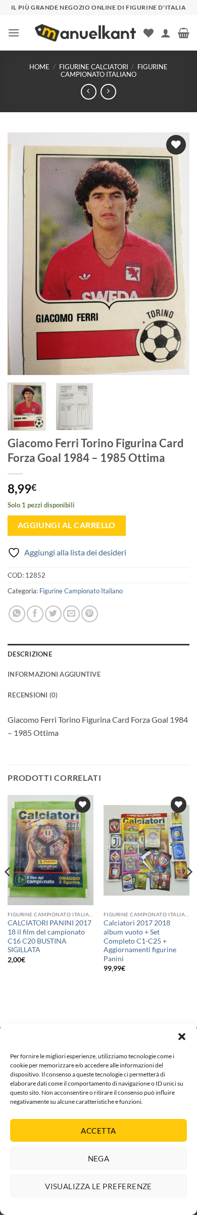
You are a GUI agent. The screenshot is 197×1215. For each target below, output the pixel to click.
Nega (99, 1158)
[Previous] (24, 253)
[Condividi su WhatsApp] (17, 613)
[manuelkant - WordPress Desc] (85, 32)
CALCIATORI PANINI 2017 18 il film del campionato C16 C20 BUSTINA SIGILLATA (49, 936)
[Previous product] (108, 92)
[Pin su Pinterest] (89, 613)
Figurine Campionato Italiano (114, 70)
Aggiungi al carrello (67, 525)
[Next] (173, 253)
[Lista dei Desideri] (148, 33)
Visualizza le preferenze (98, 1186)
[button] (182, 1037)
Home (39, 67)
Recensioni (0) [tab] (33, 695)
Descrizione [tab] (30, 654)
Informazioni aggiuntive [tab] (54, 674)
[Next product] (88, 92)
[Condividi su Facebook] (35, 613)
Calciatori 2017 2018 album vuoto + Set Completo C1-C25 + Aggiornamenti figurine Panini (140, 941)
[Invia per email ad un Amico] (71, 613)
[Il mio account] (166, 33)
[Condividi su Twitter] (53, 613)
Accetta (98, 1130)
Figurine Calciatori (93, 67)
